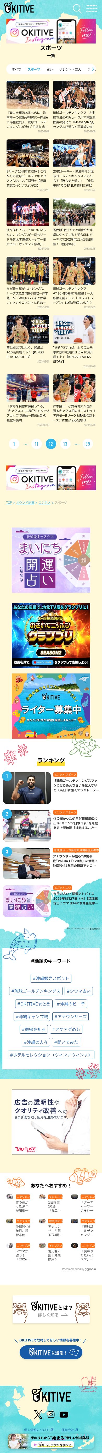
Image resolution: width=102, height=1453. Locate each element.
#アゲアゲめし (66, 1029)
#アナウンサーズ (70, 1017)
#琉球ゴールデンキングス (35, 991)
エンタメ (44, 502)
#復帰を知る (34, 1029)
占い (50, 69)
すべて (16, 69)
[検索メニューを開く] (78, 9)
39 (88, 444)
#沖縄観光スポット (51, 978)
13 (65, 444)
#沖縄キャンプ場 (32, 1017)
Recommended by (77, 928)
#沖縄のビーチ (71, 1004)
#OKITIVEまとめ (33, 1004)
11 (36, 444)
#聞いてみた (66, 1042)
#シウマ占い (79, 991)
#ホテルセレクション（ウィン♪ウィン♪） (51, 1055)
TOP (9, 502)
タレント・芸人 (70, 69)
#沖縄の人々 (36, 1042)
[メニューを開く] (92, 8)
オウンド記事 (25, 502)
